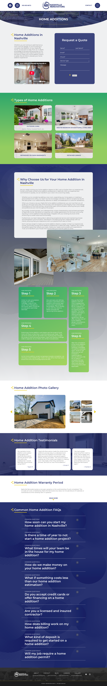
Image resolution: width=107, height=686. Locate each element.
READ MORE (53, 498)
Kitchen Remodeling (76, 675)
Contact (88, 5)
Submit (75, 75)
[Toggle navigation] (97, 5)
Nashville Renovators (50, 683)
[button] (75, 405)
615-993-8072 (26, 5)
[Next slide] (90, 411)
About (36, 673)
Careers (67, 673)
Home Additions (52, 675)
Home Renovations (63, 675)
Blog (57, 673)
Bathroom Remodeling (39, 675)
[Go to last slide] (71, 411)
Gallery (78, 673)
